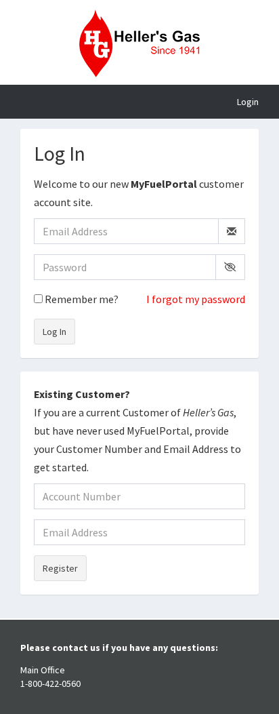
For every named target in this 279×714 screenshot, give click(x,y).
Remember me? (81, 299)
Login (248, 102)
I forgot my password (195, 299)
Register (60, 568)
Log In (54, 331)
